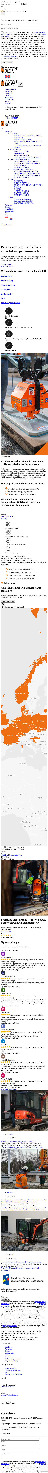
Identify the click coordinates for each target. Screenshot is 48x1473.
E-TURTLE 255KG (21, 151)
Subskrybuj (5, 1349)
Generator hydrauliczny (22, 199)
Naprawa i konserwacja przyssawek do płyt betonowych (21, 1312)
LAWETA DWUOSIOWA (23, 203)
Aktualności (9, 99)
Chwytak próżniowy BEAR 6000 (26, 171)
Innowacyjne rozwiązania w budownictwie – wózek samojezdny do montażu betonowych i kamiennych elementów (24, 1251)
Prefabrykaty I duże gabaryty (20, 159)
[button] (7, 264)
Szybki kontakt (6, 225)
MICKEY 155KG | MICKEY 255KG (27, 135)
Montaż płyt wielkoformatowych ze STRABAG (18, 1191)
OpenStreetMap (16, 905)
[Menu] (2, 66)
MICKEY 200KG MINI (23, 139)
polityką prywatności (9, 56)
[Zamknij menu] (20, 84)
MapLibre (4, 905)
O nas (7, 101)
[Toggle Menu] (2, 128)
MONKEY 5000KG (21, 167)
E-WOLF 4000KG (21, 193)
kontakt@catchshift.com (9, 1445)
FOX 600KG (19, 153)
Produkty (8, 91)
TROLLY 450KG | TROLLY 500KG (27, 145)
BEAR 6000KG (20, 165)
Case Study (9, 97)
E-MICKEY (18, 137)
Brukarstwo (14, 133)
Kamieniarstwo (15, 149)
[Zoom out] (3, 901)
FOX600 (17, 189)
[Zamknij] (3, 13)
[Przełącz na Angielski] (7, 78)
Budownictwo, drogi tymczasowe (22, 169)
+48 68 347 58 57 (11, 118)
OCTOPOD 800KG (21, 155)
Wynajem (8, 93)
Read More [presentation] (22, 1197)
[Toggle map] (3, 604)
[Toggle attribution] (24, 903)
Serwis (7, 95)
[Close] (2, 223)
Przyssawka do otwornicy (23, 201)
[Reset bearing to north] (5, 901)
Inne (11, 197)
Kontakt (8, 103)
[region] (24, 751)
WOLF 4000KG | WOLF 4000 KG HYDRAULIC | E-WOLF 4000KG (27, 174)
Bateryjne (13, 179)
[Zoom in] (2, 901)
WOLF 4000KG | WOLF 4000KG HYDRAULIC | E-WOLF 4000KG (27, 162)
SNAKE (17, 147)
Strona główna (10, 89)
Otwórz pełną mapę (8, 601)
